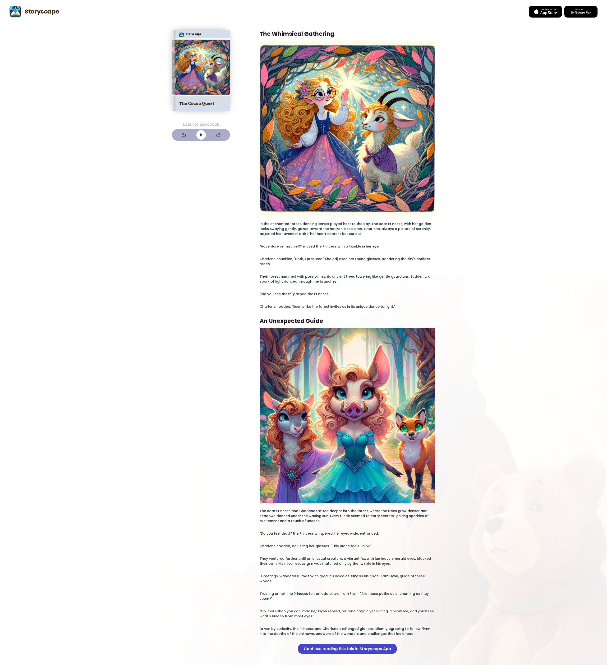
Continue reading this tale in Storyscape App (347, 648)
